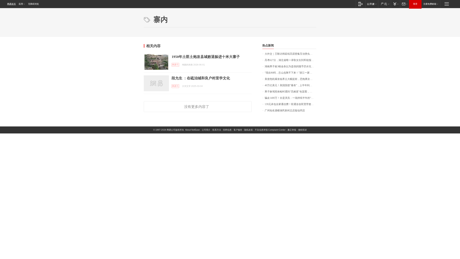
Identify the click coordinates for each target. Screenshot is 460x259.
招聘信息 (227, 130)
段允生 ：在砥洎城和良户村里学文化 (201, 78)
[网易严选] (384, 4)
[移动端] (360, 4)
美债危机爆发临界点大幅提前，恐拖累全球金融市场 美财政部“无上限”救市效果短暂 (290, 79)
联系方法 (216, 130)
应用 (21, 4)
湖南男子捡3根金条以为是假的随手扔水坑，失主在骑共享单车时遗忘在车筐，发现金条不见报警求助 (290, 66)
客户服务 (238, 130)
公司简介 (206, 130)
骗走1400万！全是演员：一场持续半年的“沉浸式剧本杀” (290, 98)
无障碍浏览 (33, 4)
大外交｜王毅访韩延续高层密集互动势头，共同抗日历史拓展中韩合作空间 (290, 54)
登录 (415, 4)
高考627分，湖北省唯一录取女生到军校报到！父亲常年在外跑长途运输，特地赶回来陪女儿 (290, 60)
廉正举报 (292, 130)
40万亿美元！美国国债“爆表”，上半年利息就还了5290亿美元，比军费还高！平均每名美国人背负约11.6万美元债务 (290, 85)
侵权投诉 (302, 130)
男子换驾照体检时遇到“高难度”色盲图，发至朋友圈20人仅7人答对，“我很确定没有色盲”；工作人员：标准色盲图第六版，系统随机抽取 (290, 91)
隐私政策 (248, 130)
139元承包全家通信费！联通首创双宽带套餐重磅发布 (290, 104)
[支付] (395, 4)
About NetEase (192, 130)
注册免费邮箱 (429, 4)
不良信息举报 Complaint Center (270, 130)
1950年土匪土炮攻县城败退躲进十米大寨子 (206, 57)
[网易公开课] (371, 4)
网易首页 (11, 4)
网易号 (175, 64)
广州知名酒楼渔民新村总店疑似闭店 (285, 110)
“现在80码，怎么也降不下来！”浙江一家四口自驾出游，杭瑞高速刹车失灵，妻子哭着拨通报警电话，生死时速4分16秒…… (290, 72)
